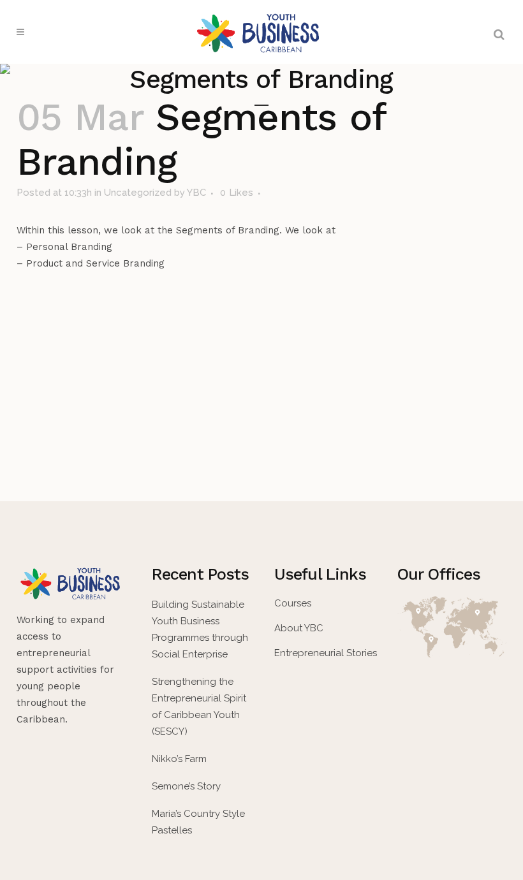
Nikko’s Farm (179, 759)
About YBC (298, 628)
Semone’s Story (186, 786)
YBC (196, 192)
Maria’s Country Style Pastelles (198, 822)
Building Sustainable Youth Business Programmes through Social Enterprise (200, 629)
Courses (292, 603)
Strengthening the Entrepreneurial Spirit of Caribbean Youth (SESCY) (199, 706)
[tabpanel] (261, 247)
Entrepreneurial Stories (325, 653)
